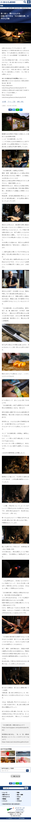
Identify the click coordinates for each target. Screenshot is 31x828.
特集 (18, 792)
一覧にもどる (16, 776)
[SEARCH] (27, 770)
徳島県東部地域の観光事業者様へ (11, 804)
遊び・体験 (20, 794)
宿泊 (18, 799)
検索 (26, 788)
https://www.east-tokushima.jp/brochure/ (15, 742)
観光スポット (6, 794)
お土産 (4, 101)
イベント (4, 801)
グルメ (19, 797)
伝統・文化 (20, 101)
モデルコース (6, 797)
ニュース (4, 792)
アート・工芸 (11, 101)
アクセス (19, 801)
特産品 (4, 799)
